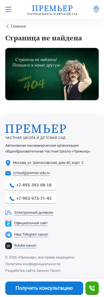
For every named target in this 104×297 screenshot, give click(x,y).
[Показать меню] (8, 9)
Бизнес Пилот (49, 270)
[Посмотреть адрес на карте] (96, 9)
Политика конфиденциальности (32, 264)
